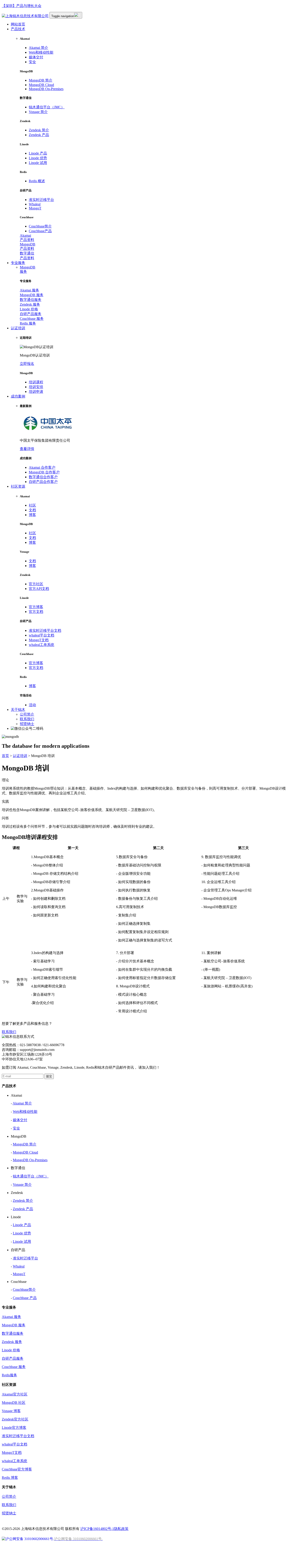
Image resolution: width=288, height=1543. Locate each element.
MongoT (35, 208)
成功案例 (18, 396)
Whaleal (34, 204)
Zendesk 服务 (30, 304)
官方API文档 (39, 589)
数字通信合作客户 (43, 477)
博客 (32, 515)
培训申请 (36, 391)
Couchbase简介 (40, 226)
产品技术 (18, 29)
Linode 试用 (38, 163)
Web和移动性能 (41, 52)
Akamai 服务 (29, 290)
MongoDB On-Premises (46, 89)
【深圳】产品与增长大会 (21, 6)
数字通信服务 (30, 300)
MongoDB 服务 (31, 295)
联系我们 (27, 719)
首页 (5, 756)
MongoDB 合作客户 (44, 472)
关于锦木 (18, 709)
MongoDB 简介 (40, 80)
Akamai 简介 (38, 48)
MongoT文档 (39, 640)
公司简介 (27, 714)
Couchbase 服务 (32, 318)
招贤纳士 (27, 724)
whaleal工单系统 (41, 645)
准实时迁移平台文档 (45, 630)
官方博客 (36, 607)
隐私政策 (121, 1529)
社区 (32, 505)
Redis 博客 (10, 1477)
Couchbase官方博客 (17, 1469)
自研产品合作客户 (43, 482)
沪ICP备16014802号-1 (97, 1529)
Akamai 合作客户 (42, 467)
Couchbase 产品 (25, 1298)
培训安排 (36, 387)
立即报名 (27, 364)
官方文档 (36, 612)
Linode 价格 (29, 309)
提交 (49, 1076)
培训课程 (36, 382)
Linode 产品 (38, 153)
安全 (32, 62)
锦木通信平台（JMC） (47, 107)
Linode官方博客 (14, 1427)
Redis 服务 (28, 323)
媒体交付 (36, 57)
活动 (32, 705)
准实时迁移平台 (41, 200)
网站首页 (18, 24)
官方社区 (36, 584)
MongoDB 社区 (13, 1402)
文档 (32, 510)
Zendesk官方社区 (15, 1419)
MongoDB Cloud (41, 85)
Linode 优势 (38, 158)
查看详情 (27, 449)
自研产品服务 (30, 314)
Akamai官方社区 (14, 1394)
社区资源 (18, 486)
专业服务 (18, 263)
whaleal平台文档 (41, 635)
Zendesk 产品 (39, 135)
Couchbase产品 (40, 231)
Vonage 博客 (11, 1411)
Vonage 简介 (38, 112)
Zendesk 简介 (39, 130)
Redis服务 (9, 1375)
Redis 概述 (37, 181)
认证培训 (18, 328)
